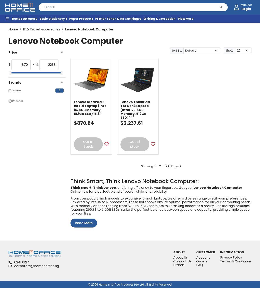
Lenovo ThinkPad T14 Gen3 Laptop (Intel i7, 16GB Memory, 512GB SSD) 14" (135, 110)
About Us (180, 257)
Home (13, 29)
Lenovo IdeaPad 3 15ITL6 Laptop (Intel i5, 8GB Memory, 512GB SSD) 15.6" (90, 108)
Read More (84, 223)
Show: (229, 51)
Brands (178, 265)
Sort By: (176, 51)
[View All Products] (8, 18)
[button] (221, 7)
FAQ (199, 265)
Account (203, 257)
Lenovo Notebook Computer (89, 29)
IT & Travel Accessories (41, 29)
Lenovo (16, 90)
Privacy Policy (231, 257)
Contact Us (182, 261)
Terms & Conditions (235, 261)
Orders (201, 261)
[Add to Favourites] (106, 144)
